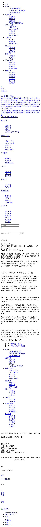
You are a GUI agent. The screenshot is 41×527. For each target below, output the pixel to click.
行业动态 (12, 50)
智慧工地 (12, 33)
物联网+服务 (13, 43)
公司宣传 (12, 56)
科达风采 (12, 79)
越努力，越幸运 (16, 344)
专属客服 (8, 520)
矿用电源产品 (27, 110)
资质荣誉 (12, 77)
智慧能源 (12, 31)
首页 (2, 88)
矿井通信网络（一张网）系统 (18, 100)
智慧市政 (12, 41)
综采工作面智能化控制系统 (17, 102)
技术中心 (12, 52)
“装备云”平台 (13, 27)
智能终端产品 (13, 35)
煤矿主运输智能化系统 (15, 104)
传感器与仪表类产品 (16, 23)
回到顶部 (8, 524)
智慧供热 (12, 19)
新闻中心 (4, 166)
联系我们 (12, 83)
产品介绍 (12, 58)
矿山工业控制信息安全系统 (29, 106)
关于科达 (4, 206)
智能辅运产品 (17, 110)
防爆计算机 (36, 110)
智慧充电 (12, 21)
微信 (7, 516)
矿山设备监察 (13, 29)
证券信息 (12, 62)
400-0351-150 (10, 514)
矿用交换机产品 (17, 113)
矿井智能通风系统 (30, 104)
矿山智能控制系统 (15, 8)
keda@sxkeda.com (11, 512)
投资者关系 (5, 191)
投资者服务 (13, 68)
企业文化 (12, 75)
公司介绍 (12, 72)
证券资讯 (12, 66)
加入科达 (12, 81)
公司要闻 (12, 48)
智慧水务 (12, 17)
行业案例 (4, 153)
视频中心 (4, 179)
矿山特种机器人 (6, 110)
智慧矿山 (12, 39)
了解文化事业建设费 (18, 346)
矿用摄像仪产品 (6, 113)
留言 (7, 522)
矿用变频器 (28, 113)
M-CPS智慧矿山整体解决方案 (11, 98)
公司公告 (12, 64)
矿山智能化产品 (14, 12)
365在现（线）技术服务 (17, 10)
